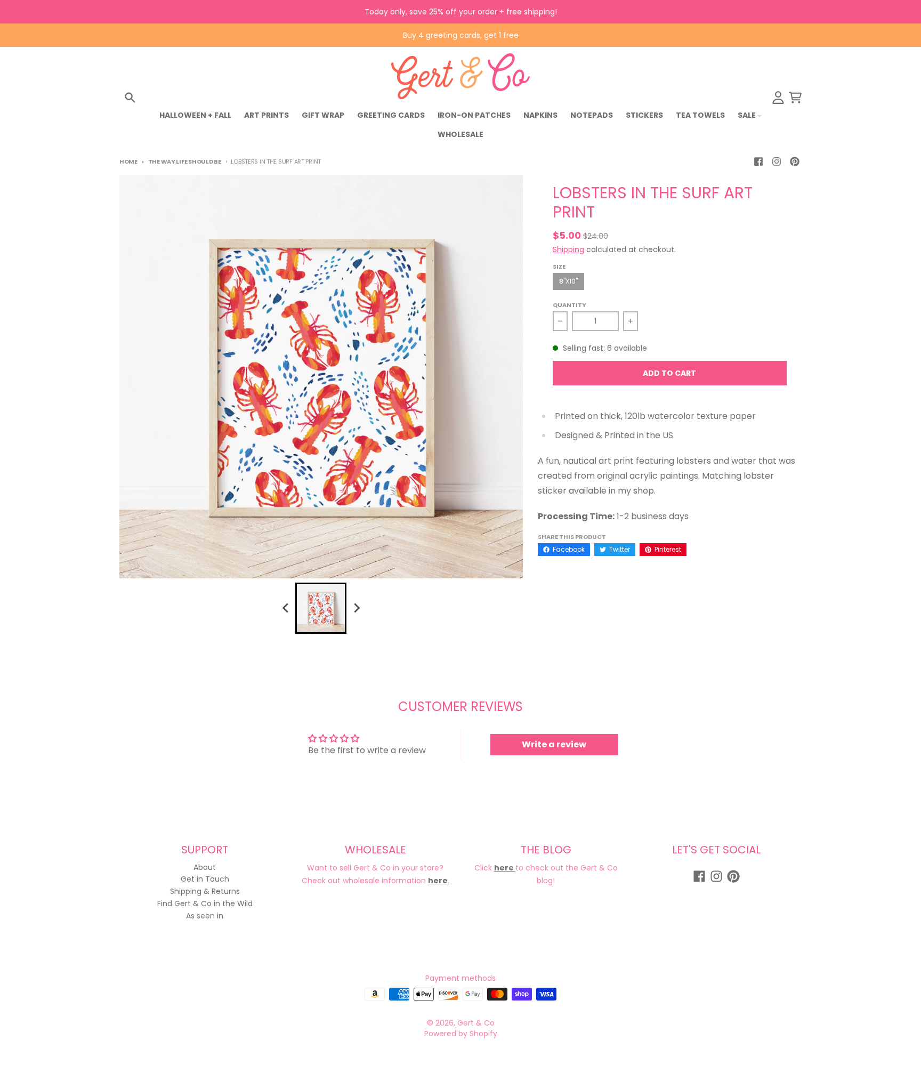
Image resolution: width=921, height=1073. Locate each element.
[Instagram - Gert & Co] (776, 161)
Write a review (554, 744)
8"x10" (568, 281)
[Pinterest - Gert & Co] (795, 161)
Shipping (568, 249)
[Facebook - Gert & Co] (758, 161)
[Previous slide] (285, 608)
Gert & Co (476, 1023)
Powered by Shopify (460, 1033)
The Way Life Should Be (184, 161)
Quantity (569, 305)
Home (128, 161)
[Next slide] (356, 608)
